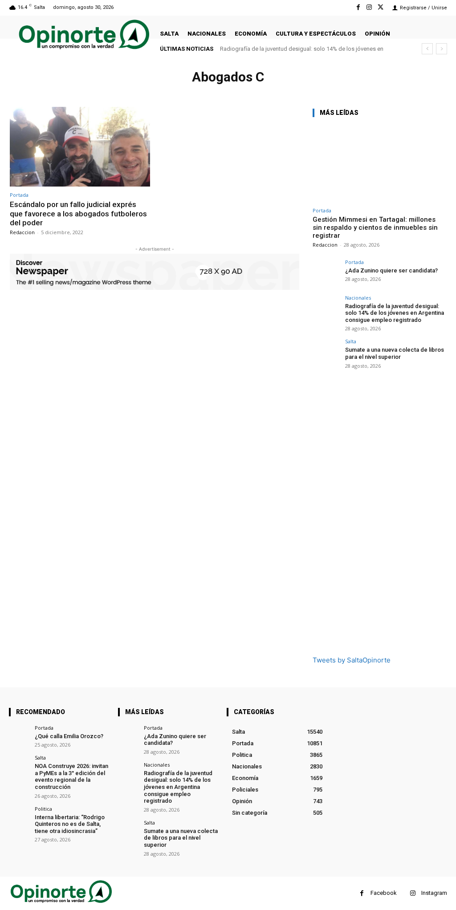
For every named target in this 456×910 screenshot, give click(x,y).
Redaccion (22, 232)
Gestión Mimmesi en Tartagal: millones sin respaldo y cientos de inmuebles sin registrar (375, 227)
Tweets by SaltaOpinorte (352, 660)
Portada (19, 194)
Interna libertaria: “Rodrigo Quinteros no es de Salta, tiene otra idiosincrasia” (70, 824)
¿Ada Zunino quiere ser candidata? (391, 270)
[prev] (427, 48)
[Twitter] (380, 7)
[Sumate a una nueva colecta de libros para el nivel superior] (326, 352)
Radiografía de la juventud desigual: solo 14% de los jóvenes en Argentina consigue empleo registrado (394, 313)
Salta (350, 341)
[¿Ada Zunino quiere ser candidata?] (326, 273)
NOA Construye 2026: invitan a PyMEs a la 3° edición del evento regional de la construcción (71, 776)
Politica (43, 808)
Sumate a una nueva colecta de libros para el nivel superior (303, 48)
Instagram (434, 893)
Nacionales (358, 297)
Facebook (383, 893)
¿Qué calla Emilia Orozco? (69, 736)
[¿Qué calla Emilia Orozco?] (19, 735)
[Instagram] (369, 7)
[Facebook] (357, 7)
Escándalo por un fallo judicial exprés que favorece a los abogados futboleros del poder (78, 213)
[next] (441, 48)
